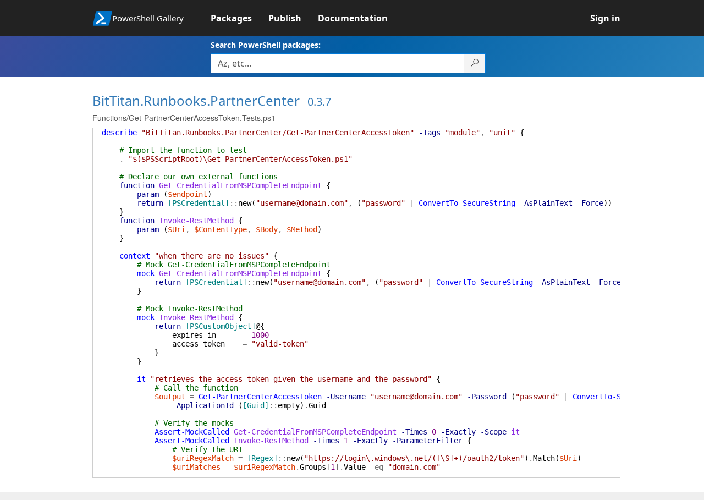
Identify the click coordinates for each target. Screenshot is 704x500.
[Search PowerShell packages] (475, 63)
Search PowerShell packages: (266, 45)
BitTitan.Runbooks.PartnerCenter (196, 100)
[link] (239, 18)
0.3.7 (319, 101)
